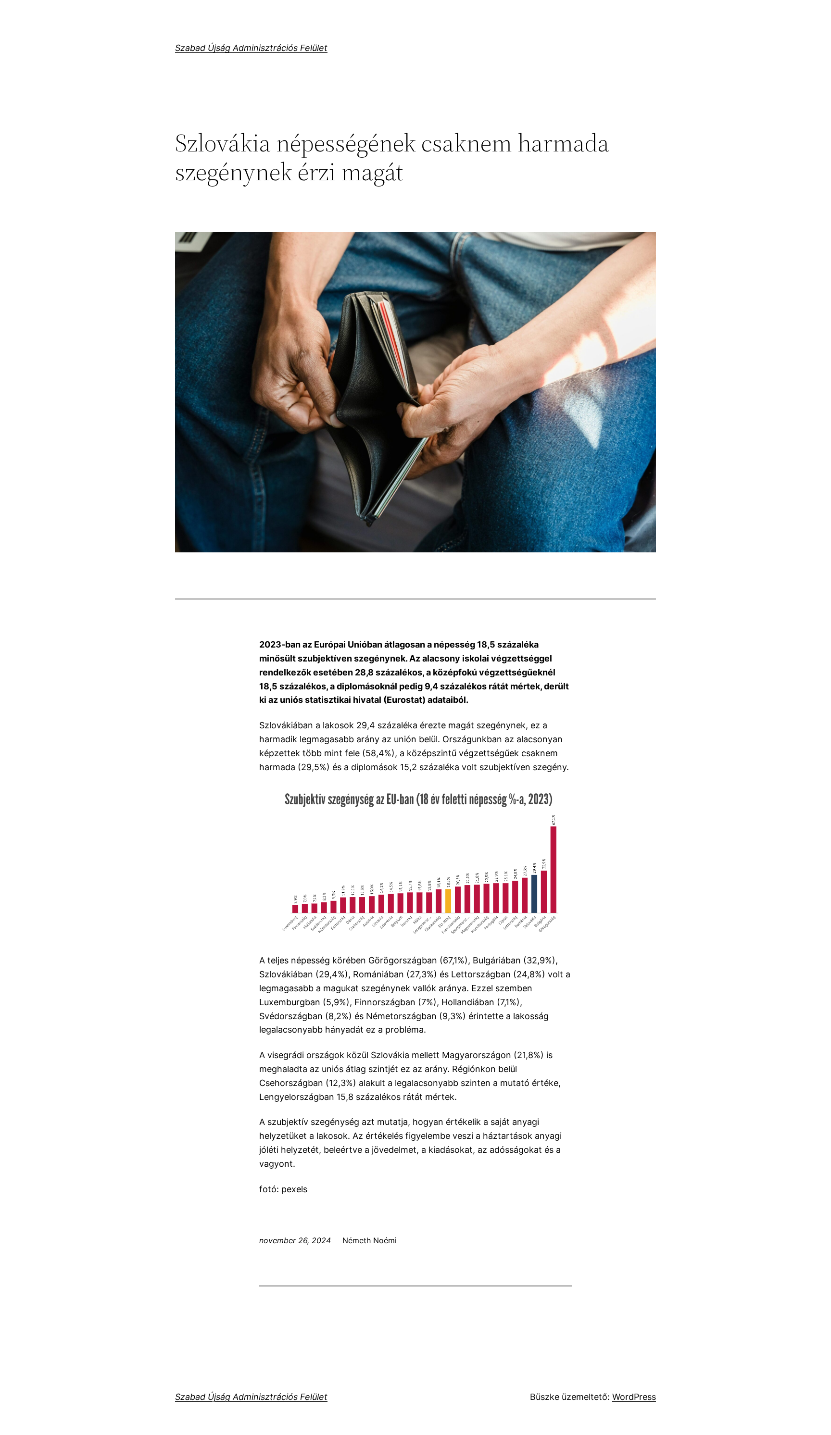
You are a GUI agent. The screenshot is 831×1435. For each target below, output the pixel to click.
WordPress (634, 1397)
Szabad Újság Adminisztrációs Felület (251, 48)
